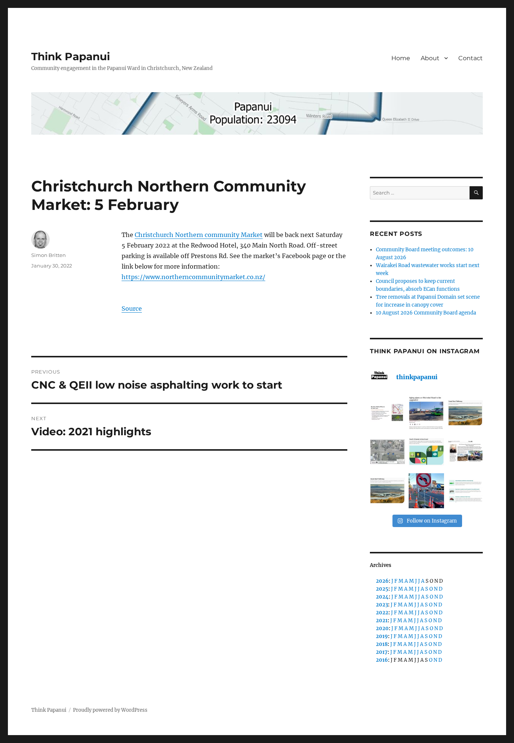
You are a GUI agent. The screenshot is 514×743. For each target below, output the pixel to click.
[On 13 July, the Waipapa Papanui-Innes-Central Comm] (465, 451)
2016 (382, 660)
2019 (382, 636)
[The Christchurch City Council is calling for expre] (426, 451)
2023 (382, 605)
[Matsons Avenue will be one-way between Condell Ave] (426, 490)
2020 (382, 628)
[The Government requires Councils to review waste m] (465, 490)
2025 (382, 589)
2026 (382, 581)
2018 (382, 644)
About (430, 58)
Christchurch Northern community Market (199, 235)
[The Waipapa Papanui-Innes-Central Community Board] (387, 451)
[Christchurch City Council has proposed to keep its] (465, 412)
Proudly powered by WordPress (110, 710)
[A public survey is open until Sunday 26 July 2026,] (387, 490)
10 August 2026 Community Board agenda (426, 313)
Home (400, 58)
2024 (382, 597)
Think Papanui (70, 56)
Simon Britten (48, 255)
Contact (470, 58)
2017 (382, 652)
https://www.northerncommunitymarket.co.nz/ (193, 277)
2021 (382, 620)
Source (132, 308)
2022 (382, 612)
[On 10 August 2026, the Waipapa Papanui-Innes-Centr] (387, 412)
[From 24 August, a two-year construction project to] (426, 412)
